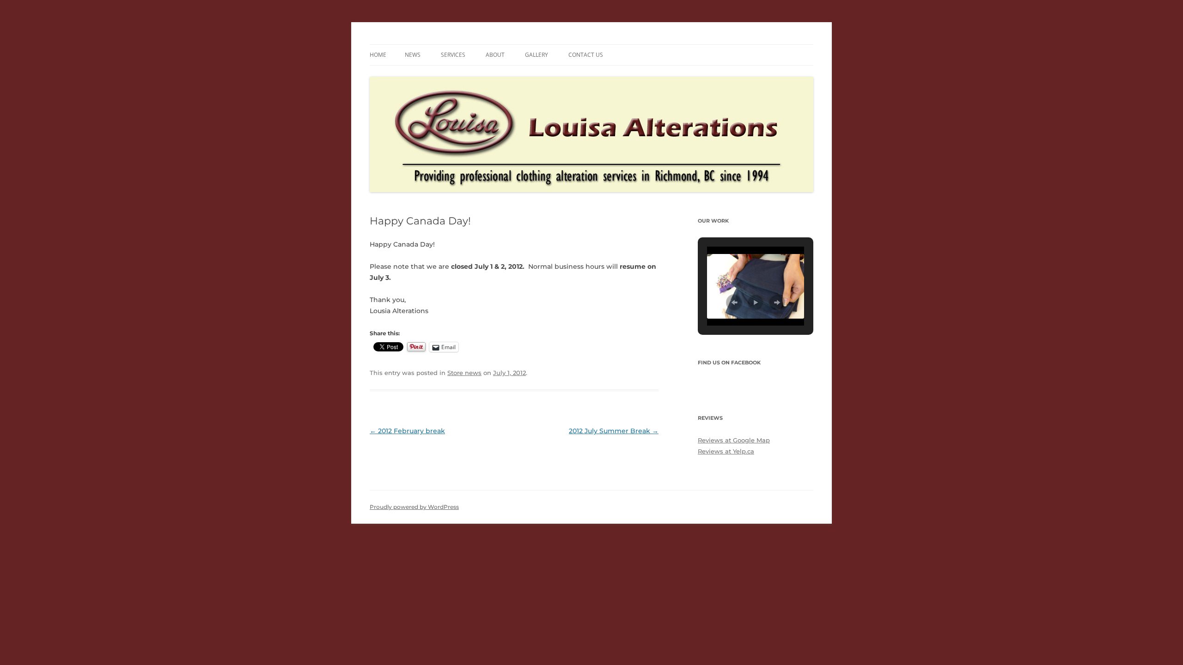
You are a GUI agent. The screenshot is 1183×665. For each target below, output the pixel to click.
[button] (734, 302)
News (413, 55)
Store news (464, 372)
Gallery (536, 55)
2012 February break (407, 431)
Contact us (585, 55)
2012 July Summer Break (614, 431)
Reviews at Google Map (734, 440)
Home (378, 55)
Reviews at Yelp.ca (726, 451)
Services (453, 55)
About (495, 55)
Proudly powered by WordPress (414, 506)
